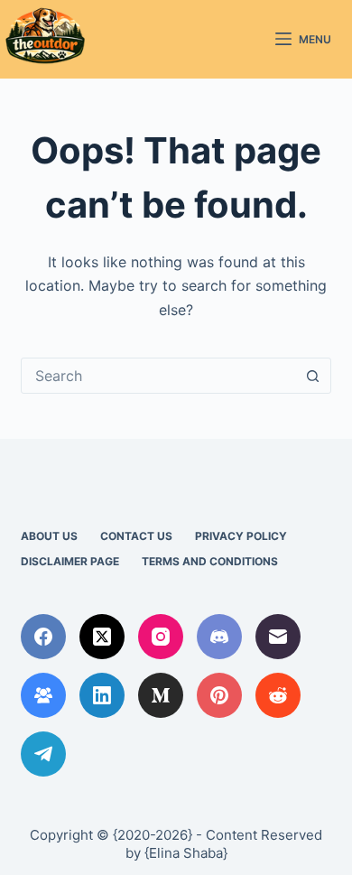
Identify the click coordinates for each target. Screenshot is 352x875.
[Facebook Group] (43, 695)
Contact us (136, 536)
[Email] (278, 636)
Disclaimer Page (70, 561)
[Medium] (160, 695)
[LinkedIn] (102, 695)
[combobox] (158, 376)
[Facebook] (43, 636)
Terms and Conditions (210, 561)
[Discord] (219, 636)
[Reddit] (278, 695)
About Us (49, 536)
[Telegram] (43, 754)
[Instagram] (160, 636)
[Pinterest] (219, 695)
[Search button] (313, 375)
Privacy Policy (241, 536)
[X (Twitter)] (102, 636)
